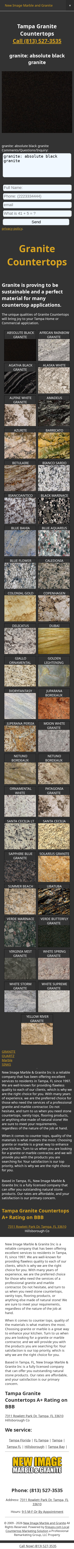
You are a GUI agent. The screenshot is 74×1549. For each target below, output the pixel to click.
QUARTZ (8, 1056)
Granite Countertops (37, 255)
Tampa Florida (20, 1440)
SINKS (6, 1064)
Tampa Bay (56, 1447)
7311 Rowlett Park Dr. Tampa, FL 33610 (37, 1226)
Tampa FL (14, 1447)
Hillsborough (34, 1447)
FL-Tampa (41, 1440)
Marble (7, 1060)
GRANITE (8, 1051)
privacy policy (12, 228)
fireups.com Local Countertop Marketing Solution (37, 1529)
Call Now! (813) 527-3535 (37, 1546)
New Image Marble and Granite (38, 5)
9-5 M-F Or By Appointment (42, 1511)
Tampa (57, 1440)
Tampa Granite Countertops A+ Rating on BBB (35, 1213)
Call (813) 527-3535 (37, 41)
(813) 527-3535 (46, 1490)
